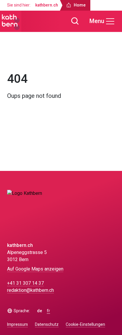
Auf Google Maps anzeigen (35, 269)
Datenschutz (47, 324)
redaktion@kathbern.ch (30, 290)
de (39, 311)
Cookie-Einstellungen (85, 325)
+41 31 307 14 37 (25, 283)
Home (18, 59)
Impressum (17, 324)
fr (48, 311)
